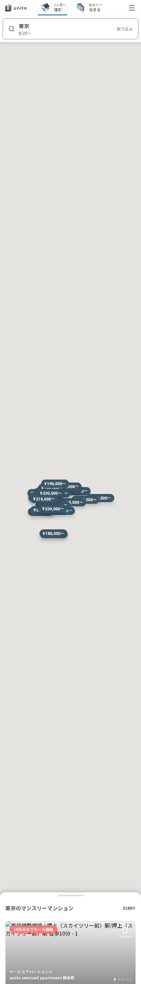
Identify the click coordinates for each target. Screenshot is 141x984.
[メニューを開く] (132, 8)
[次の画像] (127, 953)
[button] (100, 498)
